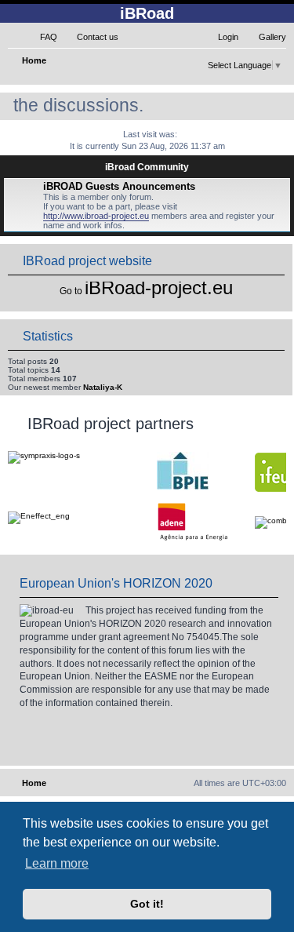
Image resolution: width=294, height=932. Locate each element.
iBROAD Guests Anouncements (119, 186)
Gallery (272, 37)
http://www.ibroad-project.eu (96, 215)
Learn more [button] (57, 863)
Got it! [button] (147, 903)
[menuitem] (41, 36)
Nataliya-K (102, 387)
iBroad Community (147, 167)
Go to (71, 291)
